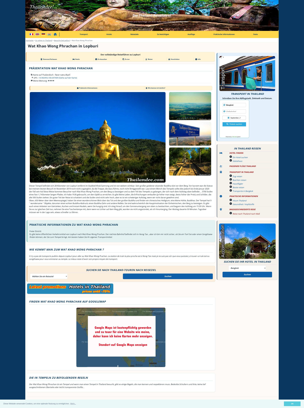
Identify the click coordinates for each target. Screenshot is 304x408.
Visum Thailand (239, 200)
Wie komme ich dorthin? (155, 88)
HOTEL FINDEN (236, 153)
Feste (255, 34)
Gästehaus (237, 161)
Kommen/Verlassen (48, 59)
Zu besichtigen (163, 34)
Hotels (109, 34)
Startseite (29, 40)
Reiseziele (134, 34)
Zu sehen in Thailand (43, 40)
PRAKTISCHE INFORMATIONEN (243, 196)
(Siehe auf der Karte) (68, 77)
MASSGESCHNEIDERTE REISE (242, 209)
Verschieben (174, 59)
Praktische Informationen (224, 34)
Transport (84, 34)
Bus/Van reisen (239, 180)
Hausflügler (238, 183)
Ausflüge (191, 34)
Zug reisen (237, 176)
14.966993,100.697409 (48, 77)
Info (198, 59)
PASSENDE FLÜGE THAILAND (242, 166)
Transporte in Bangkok (243, 191)
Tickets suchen (235, 124)
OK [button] (292, 404)
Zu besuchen (101, 59)
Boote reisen (238, 187)
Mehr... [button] (73, 404)
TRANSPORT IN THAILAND (241, 172)
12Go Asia (234, 136)
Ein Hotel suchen (240, 157)
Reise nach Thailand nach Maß (246, 213)
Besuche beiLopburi (62, 40)
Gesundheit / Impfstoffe (243, 204)
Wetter (149, 59)
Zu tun (126, 59)
